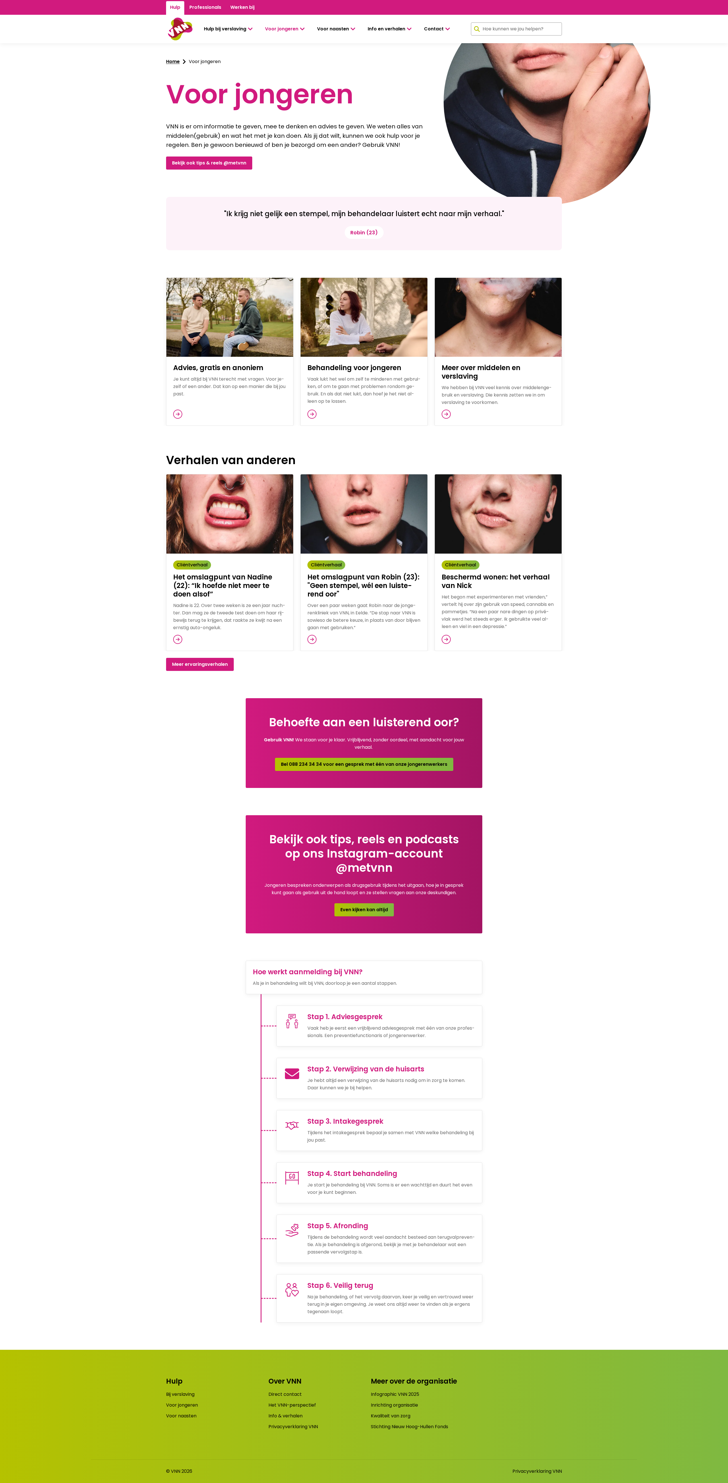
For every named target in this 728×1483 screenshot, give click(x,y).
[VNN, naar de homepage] (179, 29)
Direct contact (285, 1394)
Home (173, 61)
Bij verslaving (180, 1394)
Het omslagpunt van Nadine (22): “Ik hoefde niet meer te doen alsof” (222, 585)
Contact (434, 29)
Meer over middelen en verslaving (481, 372)
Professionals (205, 7)
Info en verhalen (386, 29)
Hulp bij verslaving (225, 29)
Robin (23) (364, 232)
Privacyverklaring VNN (293, 1426)
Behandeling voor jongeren (354, 367)
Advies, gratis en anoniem (218, 367)
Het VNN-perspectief (292, 1405)
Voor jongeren (281, 29)
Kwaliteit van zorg (390, 1416)
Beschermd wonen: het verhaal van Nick (496, 581)
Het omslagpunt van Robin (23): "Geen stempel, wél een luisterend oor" (363, 585)
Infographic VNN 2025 (395, 1394)
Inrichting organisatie (394, 1405)
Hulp (175, 7)
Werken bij (242, 7)
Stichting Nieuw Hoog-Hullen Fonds (409, 1426)
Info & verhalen (285, 1416)
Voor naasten (333, 29)
